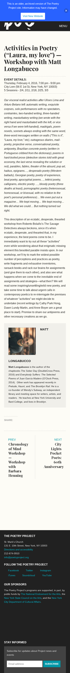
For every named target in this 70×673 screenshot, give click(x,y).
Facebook (13, 570)
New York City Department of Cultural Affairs (13, 629)
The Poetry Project (18, 26)
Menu (63, 26)
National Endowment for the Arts (13, 614)
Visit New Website (33, 16)
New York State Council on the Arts (22, 598)
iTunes (11, 575)
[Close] (66, 10)
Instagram (45, 570)
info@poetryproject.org (16, 557)
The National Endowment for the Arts (40, 594)
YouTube (47, 575)
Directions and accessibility (18, 549)
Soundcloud (28, 575)
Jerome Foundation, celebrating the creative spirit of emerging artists (35, 614)
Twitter (29, 570)
